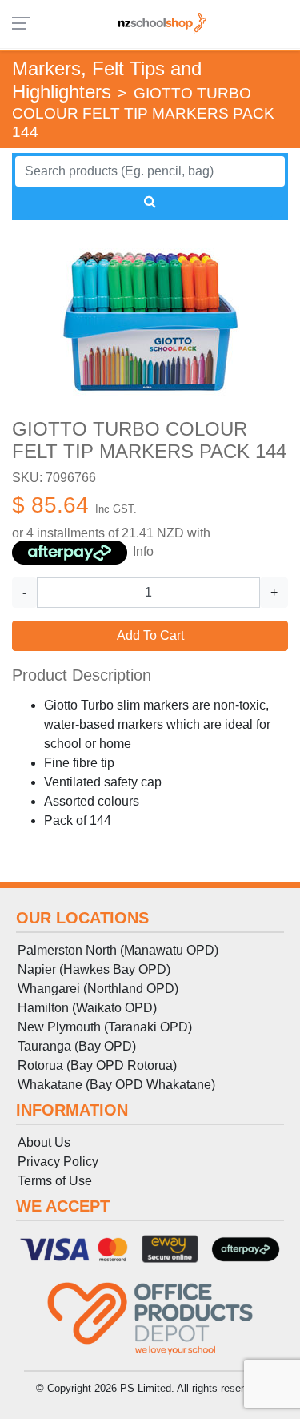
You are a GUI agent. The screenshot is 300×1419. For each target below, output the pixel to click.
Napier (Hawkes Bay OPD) (94, 969)
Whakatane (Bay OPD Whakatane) (116, 1084)
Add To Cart (150, 635)
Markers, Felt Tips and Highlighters (107, 80)
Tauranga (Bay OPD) (77, 1046)
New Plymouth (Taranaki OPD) (105, 1027)
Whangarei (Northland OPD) (98, 988)
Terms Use (55, 1181)
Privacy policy (58, 1161)
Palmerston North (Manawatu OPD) (118, 950)
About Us (44, 1142)
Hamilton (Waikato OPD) (87, 1008)
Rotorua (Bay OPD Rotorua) (97, 1065)
